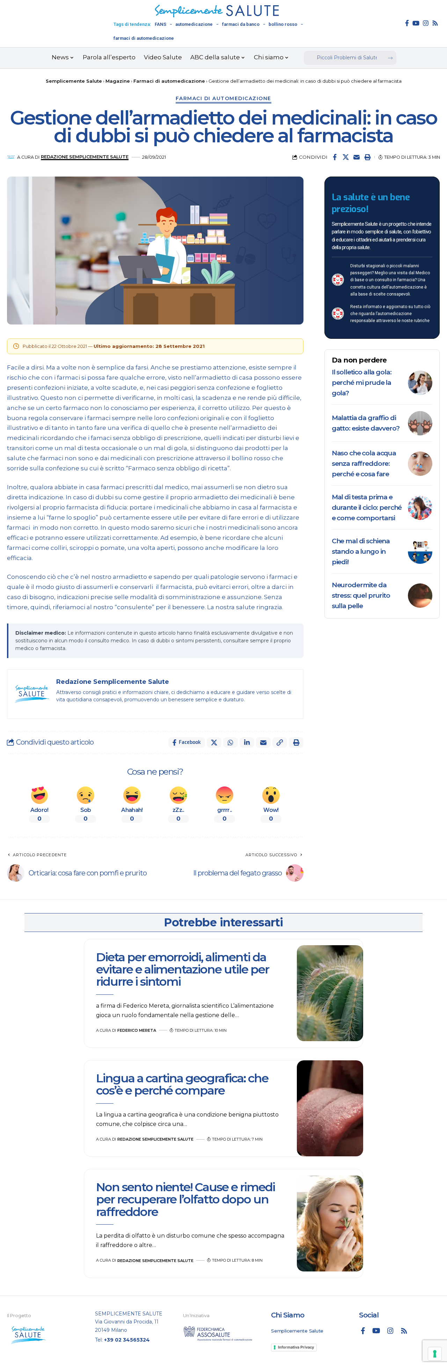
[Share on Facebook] (335, 157)
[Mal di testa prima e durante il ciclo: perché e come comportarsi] (420, 507)
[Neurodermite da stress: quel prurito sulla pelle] (420, 595)
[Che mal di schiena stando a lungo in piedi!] (420, 551)
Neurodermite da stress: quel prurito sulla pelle (361, 595)
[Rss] (435, 23)
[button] (367, 157)
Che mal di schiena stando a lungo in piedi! (361, 551)
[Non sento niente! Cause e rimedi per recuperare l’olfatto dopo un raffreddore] (330, 1223)
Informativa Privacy (296, 1347)
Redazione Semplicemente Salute (85, 156)
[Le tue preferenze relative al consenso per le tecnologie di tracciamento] (434, 1353)
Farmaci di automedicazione (223, 98)
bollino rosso (283, 24)
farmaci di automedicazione (143, 38)
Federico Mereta (136, 1030)
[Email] (356, 157)
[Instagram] (425, 23)
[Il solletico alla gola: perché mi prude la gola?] (420, 383)
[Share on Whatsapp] (230, 742)
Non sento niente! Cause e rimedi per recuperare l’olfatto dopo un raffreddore (185, 1199)
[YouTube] (416, 23)
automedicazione (194, 24)
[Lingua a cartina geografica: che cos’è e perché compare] (330, 1108)
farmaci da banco (240, 24)
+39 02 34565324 (127, 1340)
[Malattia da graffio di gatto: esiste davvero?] (420, 423)
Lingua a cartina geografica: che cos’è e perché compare (182, 1084)
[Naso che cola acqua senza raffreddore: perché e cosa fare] (420, 463)
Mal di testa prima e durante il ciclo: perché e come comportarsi (367, 507)
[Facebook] (407, 23)
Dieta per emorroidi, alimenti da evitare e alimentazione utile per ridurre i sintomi (182, 969)
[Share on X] (346, 157)
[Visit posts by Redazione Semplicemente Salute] (11, 157)
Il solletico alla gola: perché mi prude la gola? (361, 382)
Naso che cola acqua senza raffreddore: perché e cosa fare (364, 463)
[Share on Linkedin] (247, 742)
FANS (160, 24)
